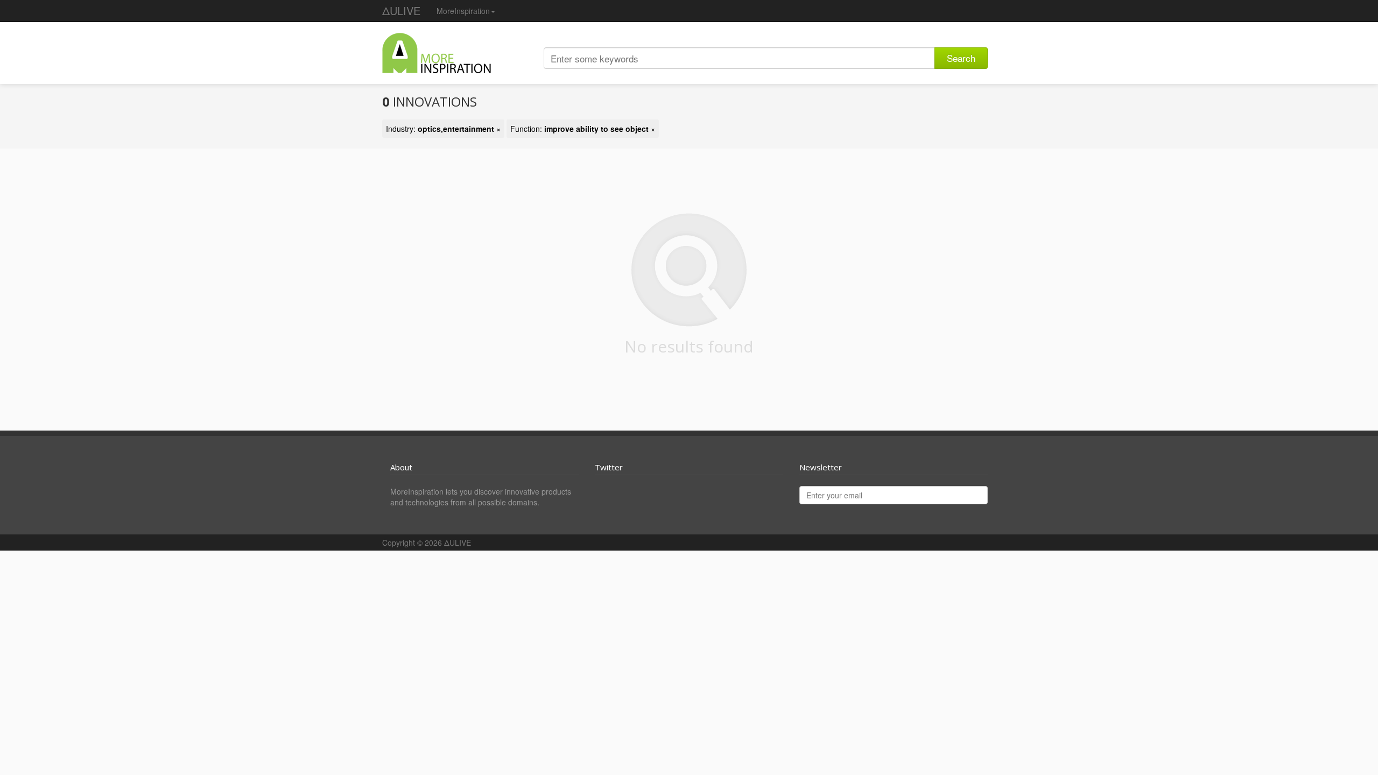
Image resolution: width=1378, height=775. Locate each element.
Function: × (582, 128)
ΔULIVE (401, 10)
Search (961, 58)
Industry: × (443, 128)
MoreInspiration (463, 10)
